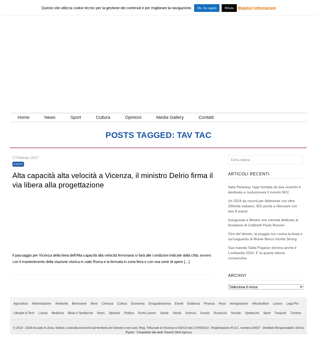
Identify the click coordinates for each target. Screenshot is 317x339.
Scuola (205, 313)
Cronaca (107, 303)
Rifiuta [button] (229, 8)
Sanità (177, 313)
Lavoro (277, 303)
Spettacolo (252, 313)
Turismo (295, 313)
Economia (138, 303)
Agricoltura (20, 303)
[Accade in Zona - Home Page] (59, 109)
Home (23, 117)
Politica (129, 313)
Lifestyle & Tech (23, 313)
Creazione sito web (150, 332)
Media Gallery (170, 117)
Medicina (58, 313)
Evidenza (193, 303)
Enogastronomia (160, 303)
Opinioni (133, 117)
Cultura (103, 117)
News (49, 117)
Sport (75, 117)
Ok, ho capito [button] (206, 8)
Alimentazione (41, 303)
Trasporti (280, 313)
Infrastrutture (260, 303)
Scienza (190, 313)
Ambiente (61, 303)
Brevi (94, 303)
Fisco (222, 303)
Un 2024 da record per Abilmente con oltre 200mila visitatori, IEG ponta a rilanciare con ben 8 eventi (262, 206)
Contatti (206, 117)
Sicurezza (220, 313)
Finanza (209, 303)
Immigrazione (239, 303)
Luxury (43, 313)
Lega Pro (292, 303)
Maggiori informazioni (257, 8)
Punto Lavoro (147, 313)
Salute (164, 313)
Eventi (18, 164)
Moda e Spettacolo (80, 313)
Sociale (236, 313)
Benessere (79, 303)
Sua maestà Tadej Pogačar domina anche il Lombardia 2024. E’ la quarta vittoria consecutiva (262, 253)
